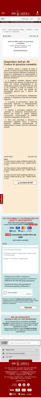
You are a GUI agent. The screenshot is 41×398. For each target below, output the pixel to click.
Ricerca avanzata (39, 18)
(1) (18, 77)
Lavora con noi (20, 380)
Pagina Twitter (24, 384)
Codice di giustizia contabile (16, 29)
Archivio (28, 378)
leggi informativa (28, 280)
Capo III (8, 31)
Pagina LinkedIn (28, 384)
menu (3, 13)
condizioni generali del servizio (16, 278)
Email (5, 244)
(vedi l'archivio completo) (20, 240)
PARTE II (29, 29)
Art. (8, 36)
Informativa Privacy (30, 377)
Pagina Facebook (19, 384)
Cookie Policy (14, 378)
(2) (11, 92)
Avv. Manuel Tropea (27, 369)
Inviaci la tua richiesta (11, 328)
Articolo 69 (16, 31)
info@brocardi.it (18, 377)
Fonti (4, 29)
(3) (10, 107)
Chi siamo (22, 378)
